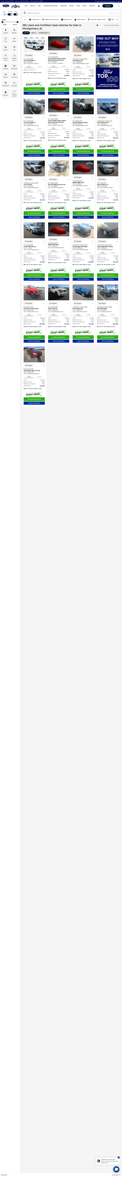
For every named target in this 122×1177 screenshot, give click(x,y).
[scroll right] (117, 19)
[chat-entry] (116, 1169)
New (26, 6)
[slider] (2, 22)
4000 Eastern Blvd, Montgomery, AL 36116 (109, 1)
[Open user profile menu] (98, 6)
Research (92, 6)
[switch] (4, 13)
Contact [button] (108, 6)
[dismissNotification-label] (119, 1157)
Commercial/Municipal (50, 6)
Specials (32, 6)
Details (39, 66)
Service (71, 6)
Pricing (29, 66)
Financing (63, 6)
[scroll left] (25, 19)
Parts (78, 6)
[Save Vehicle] (43, 56)
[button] (118, 5)
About (85, 6)
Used (39, 6)
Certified (10, 11)
